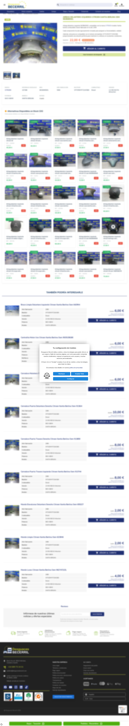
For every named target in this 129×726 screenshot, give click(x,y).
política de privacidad (75, 367)
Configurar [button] (70, 379)
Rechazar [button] (62, 374)
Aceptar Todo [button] (79, 374)
